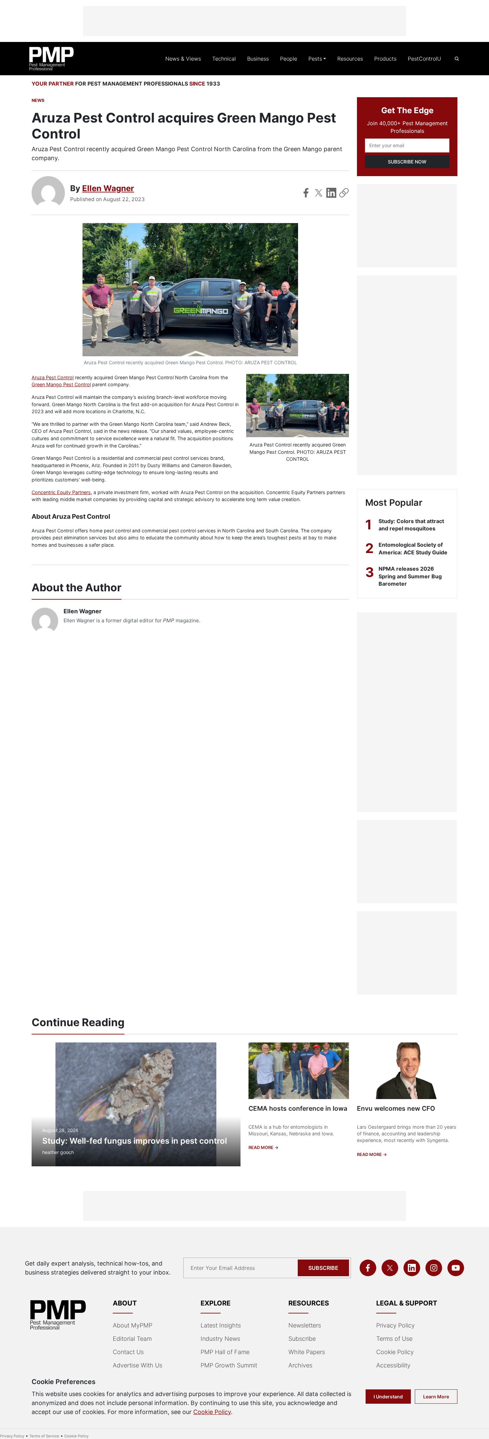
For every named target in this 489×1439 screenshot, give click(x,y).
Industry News (220, 1338)
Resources (350, 58)
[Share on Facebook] (306, 193)
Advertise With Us (137, 1365)
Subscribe (323, 1268)
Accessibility (393, 1365)
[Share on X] (319, 193)
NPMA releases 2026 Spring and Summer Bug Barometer (410, 576)
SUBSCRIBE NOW (407, 161)
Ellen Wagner (108, 188)
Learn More (436, 1396)
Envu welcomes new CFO (396, 1108)
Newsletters (304, 1325)
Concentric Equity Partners (61, 492)
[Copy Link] (344, 193)
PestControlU (424, 58)
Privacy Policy (395, 1325)
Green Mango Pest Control (61, 384)
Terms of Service (44, 1436)
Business (258, 58)
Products (385, 58)
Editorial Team (132, 1338)
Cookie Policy (395, 1351)
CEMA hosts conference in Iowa (297, 1108)
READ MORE (261, 1147)
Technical (224, 58)
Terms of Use (394, 1338)
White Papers (306, 1351)
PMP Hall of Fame (225, 1351)
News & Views (183, 58)
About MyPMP (132, 1325)
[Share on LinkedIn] (331, 193)
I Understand (388, 1396)
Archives (300, 1365)
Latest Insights (221, 1325)
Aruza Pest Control (53, 377)
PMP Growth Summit (229, 1365)
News (38, 100)
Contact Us (128, 1351)
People (288, 58)
